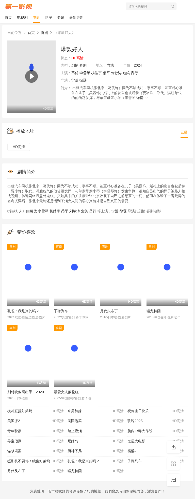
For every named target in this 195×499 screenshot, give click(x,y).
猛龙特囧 (154, 311)
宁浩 (74, 80)
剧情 (74, 65)
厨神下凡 (96, 451)
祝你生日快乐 (155, 411)
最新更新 (76, 17)
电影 (36, 17)
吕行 (134, 73)
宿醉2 (155, 451)
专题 (60, 17)
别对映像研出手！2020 (25, 392)
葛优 (74, 73)
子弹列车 (61, 311)
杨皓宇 (96, 73)
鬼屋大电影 (155, 441)
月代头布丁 (109, 311)
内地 (110, 65)
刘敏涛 (116, 73)
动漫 (48, 17)
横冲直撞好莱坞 (35, 411)
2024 (138, 65)
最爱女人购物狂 (66, 392)
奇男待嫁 (96, 411)
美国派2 (35, 421)
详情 (140, 98)
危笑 (126, 73)
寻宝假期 (35, 441)
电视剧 (22, 17)
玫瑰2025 (155, 421)
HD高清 (19, 147)
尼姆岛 (96, 441)
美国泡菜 (96, 421)
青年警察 (35, 431)
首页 (8, 17)
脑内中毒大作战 (155, 431)
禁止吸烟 (96, 431)
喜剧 (44, 33)
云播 (184, 132)
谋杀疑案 (35, 451)
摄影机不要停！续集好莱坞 (35, 461)
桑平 (106, 73)
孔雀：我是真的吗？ (23, 311)
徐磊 (83, 80)
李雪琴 (84, 73)
